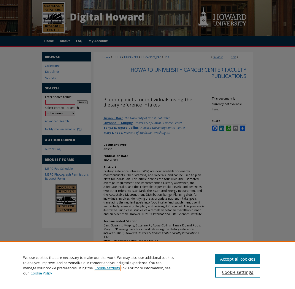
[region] (147, 265)
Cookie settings (107, 268)
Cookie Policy (41, 273)
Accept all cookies (237, 259)
